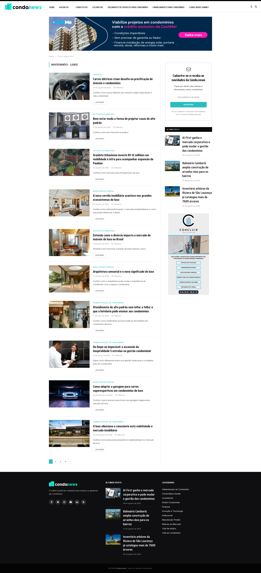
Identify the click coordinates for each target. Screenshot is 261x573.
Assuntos (64, 7)
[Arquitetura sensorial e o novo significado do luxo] (69, 278)
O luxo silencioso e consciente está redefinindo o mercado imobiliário (123, 428)
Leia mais (99, 102)
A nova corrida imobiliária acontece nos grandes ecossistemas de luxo (122, 198)
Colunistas (97, 7)
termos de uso (195, 114)
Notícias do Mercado (104, 114)
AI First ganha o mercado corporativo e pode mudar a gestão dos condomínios (196, 144)
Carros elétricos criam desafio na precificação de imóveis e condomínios (123, 81)
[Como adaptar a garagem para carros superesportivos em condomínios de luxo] (69, 393)
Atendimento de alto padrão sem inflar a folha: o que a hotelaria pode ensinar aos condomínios (123, 309)
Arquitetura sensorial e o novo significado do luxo (123, 272)
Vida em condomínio (171, 533)
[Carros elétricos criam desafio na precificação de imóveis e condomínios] (69, 86)
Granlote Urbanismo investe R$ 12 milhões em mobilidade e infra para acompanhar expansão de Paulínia (123, 159)
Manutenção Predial (103, 191)
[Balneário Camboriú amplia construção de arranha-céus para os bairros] (172, 166)
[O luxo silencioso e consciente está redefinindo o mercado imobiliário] (69, 433)
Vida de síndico (169, 528)
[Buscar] (255, 7)
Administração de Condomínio (108, 303)
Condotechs (82, 7)
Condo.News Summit (199, 7)
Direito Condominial (171, 502)
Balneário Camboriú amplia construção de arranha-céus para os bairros (195, 169)
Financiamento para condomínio (168, 7)
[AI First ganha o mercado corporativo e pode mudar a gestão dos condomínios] (172, 140)
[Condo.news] (23, 6)
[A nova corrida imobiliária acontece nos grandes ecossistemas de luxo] (69, 203)
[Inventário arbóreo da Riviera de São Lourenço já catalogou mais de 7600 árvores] (172, 191)
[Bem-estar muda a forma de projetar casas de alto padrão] (69, 126)
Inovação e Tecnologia (172, 511)
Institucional (167, 515)
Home (52, 7)
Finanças (97, 75)
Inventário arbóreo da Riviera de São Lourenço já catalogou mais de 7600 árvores (197, 195)
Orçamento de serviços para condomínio (128, 7)
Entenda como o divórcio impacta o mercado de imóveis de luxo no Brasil (122, 237)
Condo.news (121, 568)
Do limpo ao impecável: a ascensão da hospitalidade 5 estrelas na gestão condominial (122, 349)
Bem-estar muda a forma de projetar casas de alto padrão (124, 121)
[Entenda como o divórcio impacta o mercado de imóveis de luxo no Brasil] (69, 242)
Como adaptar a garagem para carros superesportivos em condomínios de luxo (118, 389)
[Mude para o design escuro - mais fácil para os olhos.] (251, 6)
